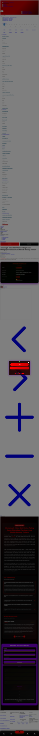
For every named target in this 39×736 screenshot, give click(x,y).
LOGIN (19, 364)
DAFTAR (19, 367)
